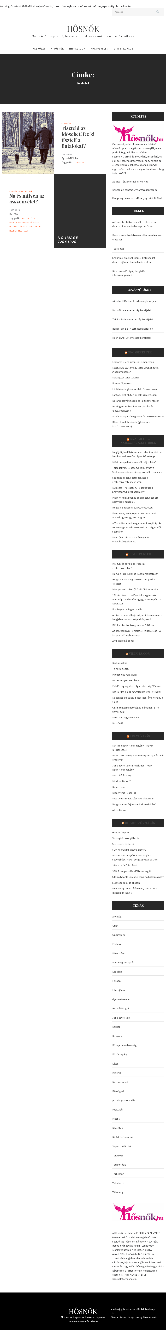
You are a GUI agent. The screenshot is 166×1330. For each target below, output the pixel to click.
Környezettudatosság (124, 1045)
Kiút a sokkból (120, 663)
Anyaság (117, 916)
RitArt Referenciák (122, 1137)
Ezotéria (117, 971)
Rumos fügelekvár (122, 383)
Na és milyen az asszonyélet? (26, 198)
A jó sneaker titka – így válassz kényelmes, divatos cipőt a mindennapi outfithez (135, 224)
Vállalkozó (118, 1183)
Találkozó (118, 1155)
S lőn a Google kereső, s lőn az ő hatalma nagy (138, 876)
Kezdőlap (39, 48)
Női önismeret (120, 1082)
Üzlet (115, 925)
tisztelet (79, 162)
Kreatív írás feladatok (124, 792)
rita (16, 213)
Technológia (119, 1164)
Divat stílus (118, 953)
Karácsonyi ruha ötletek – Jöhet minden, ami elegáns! (137, 237)
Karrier (116, 1026)
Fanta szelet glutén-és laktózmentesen (134, 394)
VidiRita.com (139, 653)
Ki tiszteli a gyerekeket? (125, 717)
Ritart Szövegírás (140, 823)
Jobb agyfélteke (121, 1017)
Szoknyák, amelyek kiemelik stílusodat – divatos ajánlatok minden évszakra (134, 260)
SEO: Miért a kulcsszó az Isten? (129, 849)
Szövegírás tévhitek (123, 844)
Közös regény (119, 1054)
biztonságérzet (30, 222)
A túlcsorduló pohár (123, 640)
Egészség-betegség (123, 962)
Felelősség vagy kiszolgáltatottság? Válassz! (137, 686)
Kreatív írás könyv (122, 775)
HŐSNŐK (83, 28)
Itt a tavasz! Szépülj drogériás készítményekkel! (128, 273)
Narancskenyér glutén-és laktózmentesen (135, 400)
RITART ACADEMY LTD (148, 1233)
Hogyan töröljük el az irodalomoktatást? (135, 573)
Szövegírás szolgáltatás (125, 838)
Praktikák (117, 1109)
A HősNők (57, 48)
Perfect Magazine (129, 1317)
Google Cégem (120, 832)
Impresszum (77, 48)
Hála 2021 (117, 723)
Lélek (115, 1063)
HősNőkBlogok (120, 1008)
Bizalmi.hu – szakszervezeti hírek (138, 441)
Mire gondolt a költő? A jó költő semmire (135, 589)
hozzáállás (15, 226)
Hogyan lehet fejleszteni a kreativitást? (134, 804)
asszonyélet (28, 218)
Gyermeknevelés (121, 999)
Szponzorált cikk (121, 1146)
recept (116, 1118)
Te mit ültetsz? (120, 668)
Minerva (116, 1072)
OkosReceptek (140, 352)
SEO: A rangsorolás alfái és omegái (131, 871)
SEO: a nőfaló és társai (124, 865)
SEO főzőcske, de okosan (126, 882)
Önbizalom (15, 222)
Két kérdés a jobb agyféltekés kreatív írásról (136, 691)
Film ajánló (118, 990)
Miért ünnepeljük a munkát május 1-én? (134, 462)
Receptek (117, 1127)
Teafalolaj (118, 248)
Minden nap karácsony (124, 674)
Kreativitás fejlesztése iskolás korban (133, 798)
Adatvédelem (100, 48)
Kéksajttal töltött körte (125, 377)
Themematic (150, 1317)
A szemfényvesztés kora (125, 680)
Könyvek (117, 1036)
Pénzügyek (118, 1091)
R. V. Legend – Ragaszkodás (127, 609)
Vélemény (117, 1192)
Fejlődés (117, 980)
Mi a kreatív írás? (121, 781)
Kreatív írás (140, 736)
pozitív (27, 226)
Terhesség (118, 1173)
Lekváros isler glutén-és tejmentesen (133, 362)
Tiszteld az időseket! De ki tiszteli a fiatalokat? (78, 137)
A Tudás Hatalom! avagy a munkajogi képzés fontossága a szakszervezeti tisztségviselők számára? (136, 527)
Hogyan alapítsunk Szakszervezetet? (132, 507)
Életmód (66, 123)
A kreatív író (119, 810)
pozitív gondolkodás (21, 191)
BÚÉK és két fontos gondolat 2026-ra (133, 625)
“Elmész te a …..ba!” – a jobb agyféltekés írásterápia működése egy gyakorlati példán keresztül (136, 599)
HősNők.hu (72, 158)
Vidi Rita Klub (123, 48)
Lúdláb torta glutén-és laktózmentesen (134, 389)
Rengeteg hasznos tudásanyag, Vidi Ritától (137, 198)
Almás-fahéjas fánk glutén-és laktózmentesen (138, 416)
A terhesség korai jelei (145, 301)
